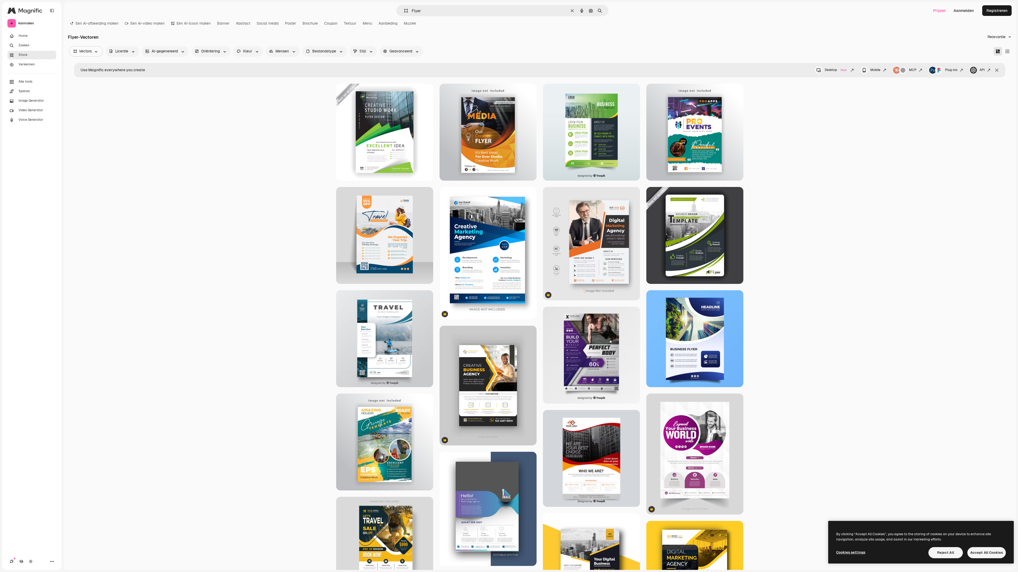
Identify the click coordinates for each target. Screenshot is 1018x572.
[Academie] (21, 561)
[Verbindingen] (11, 561)
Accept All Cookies (986, 552)
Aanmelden (964, 10)
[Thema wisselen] (31, 561)
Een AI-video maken (147, 23)
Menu (367, 23)
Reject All (945, 552)
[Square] (1007, 51)
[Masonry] (998, 51)
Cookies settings (850, 552)
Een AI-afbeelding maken (97, 23)
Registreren (996, 10)
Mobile (875, 70)
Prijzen (939, 10)
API (982, 70)
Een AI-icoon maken (194, 23)
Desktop (835, 70)
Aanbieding (388, 23)
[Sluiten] (997, 70)
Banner (223, 23)
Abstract (243, 23)
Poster (290, 23)
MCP (912, 70)
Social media (268, 23)
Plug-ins (951, 70)
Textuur (350, 23)
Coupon (330, 23)
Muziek (410, 23)
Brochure (310, 23)
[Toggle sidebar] (52, 10)
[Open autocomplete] (404, 11)
